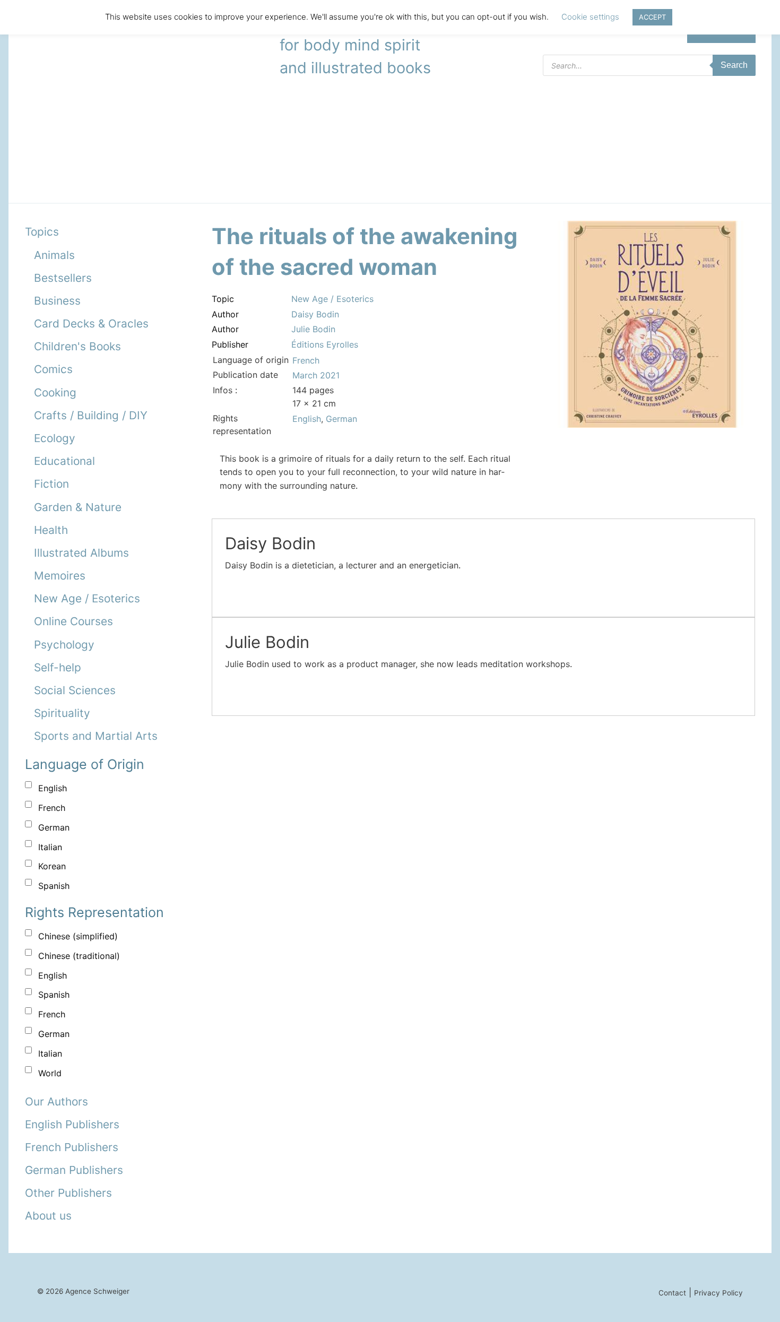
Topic (223, 298)
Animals (54, 255)
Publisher (230, 344)
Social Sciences (75, 690)
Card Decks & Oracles (91, 323)
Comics (53, 369)
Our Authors (56, 1101)
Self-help (57, 667)
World (50, 1073)
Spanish (54, 885)
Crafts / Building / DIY (91, 415)
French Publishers (71, 1147)
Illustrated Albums (81, 552)
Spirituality (62, 713)
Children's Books (77, 346)
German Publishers (74, 1170)
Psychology (64, 644)
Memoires (59, 575)
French (51, 807)
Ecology (54, 438)
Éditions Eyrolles (324, 344)
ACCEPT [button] (652, 17)
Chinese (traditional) (79, 956)
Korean (52, 866)
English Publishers (72, 1124)
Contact (672, 1293)
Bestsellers (63, 277)
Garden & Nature (78, 507)
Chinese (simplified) (78, 936)
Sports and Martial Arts (96, 735)
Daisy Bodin (315, 314)
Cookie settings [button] (590, 17)
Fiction (51, 483)
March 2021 (316, 375)
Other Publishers (68, 1192)
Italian (50, 847)
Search (734, 65)
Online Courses (73, 621)
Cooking (55, 392)
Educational (64, 461)
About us (48, 1215)
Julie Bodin (313, 329)
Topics (42, 231)
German (54, 827)
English (52, 788)
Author (225, 314)
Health (51, 530)
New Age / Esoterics (87, 598)
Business (57, 300)
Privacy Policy (718, 1293)
